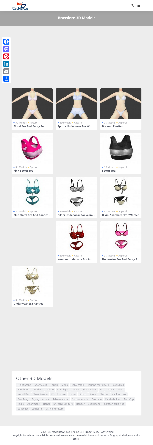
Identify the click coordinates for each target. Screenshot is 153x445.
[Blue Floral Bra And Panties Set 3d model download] (32, 192)
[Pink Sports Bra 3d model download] (32, 148)
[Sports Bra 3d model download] (120, 148)
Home (43, 431)
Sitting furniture (54, 408)
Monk (64, 384)
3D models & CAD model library (77, 435)
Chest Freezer (40, 394)
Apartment (33, 403)
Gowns (75, 389)
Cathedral (37, 408)
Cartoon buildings (114, 403)
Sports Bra (108, 170)
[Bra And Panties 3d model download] (120, 103)
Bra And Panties (112, 126)
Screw (93, 394)
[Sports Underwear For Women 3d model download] (76, 103)
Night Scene (24, 384)
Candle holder (113, 399)
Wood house (58, 394)
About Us (77, 431)
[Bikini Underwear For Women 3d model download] (76, 192)
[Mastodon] (6, 49)
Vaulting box (119, 394)
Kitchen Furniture (63, 403)
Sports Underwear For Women (76, 127)
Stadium (38, 389)
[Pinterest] (6, 56)
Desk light (62, 389)
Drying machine (40, 399)
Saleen (50, 389)
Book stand (94, 403)
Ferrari (54, 384)
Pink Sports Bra (23, 170)
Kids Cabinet (90, 389)
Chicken (104, 394)
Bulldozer (23, 408)
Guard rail (118, 384)
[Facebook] (6, 41)
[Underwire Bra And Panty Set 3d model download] (120, 236)
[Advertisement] (76, 58)
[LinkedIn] (6, 64)
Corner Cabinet (115, 389)
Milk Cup (129, 399)
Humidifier (23, 394)
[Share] (6, 78)
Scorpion (97, 399)
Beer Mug (23, 399)
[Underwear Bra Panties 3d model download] (32, 281)
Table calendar (61, 399)
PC (101, 389)
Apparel (34, 122)
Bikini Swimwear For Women (120, 215)
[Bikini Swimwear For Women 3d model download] (120, 192)
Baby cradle (77, 384)
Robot (82, 394)
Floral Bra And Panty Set (29, 126)
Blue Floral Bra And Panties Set (32, 216)
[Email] (6, 71)
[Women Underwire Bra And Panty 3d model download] (76, 236)
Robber (80, 403)
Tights (46, 403)
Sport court (41, 384)
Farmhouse (24, 389)
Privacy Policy (92, 431)
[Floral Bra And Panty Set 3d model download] (32, 103)
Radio (21, 403)
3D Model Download (59, 431)
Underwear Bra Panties (28, 303)
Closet (72, 394)
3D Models (21, 122)
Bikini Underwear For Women (76, 216)
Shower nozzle (80, 399)
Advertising (107, 431)
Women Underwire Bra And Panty (75, 260)
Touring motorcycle (98, 384)
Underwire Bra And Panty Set (120, 260)
